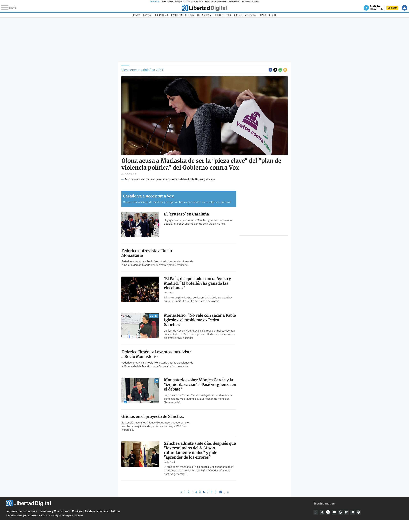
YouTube (334, 512)
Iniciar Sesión (404, 8)
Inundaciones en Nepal (194, 1)
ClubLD (273, 15)
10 (220, 492)
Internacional (204, 15)
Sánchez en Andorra (175, 1)
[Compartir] (270, 70)
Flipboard (346, 512)
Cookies (77, 511)
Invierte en (177, 15)
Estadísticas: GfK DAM (37, 515)
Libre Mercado (161, 15)
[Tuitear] (275, 70)
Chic (229, 15)
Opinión (136, 15)
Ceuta (163, 1)
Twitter (322, 512)
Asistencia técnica (96, 511)
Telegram (352, 512)
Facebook (315, 512)
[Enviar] (280, 70)
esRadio (262, 15)
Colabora (392, 7)
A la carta (250, 15)
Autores (115, 511)
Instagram (328, 512)
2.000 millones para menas (216, 1)
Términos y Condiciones (54, 511)
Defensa (189, 15)
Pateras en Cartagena (250, 1)
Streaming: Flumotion (58, 515)
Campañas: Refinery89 (16, 515)
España (147, 15)
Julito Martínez (234, 1)
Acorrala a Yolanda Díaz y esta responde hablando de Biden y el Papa (169, 179)
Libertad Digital (159, 503)
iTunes (358, 512)
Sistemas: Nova (76, 515)
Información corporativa (21, 511)
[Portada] (204, 8)
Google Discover (340, 512)
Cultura (238, 15)
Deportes (219, 15)
